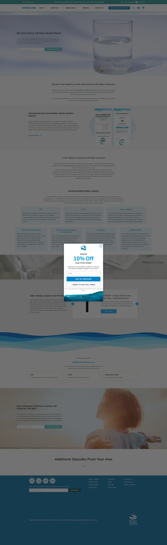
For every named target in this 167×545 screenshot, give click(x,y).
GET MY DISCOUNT (83, 279)
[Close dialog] (100, 245)
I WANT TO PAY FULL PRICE (83, 285)
